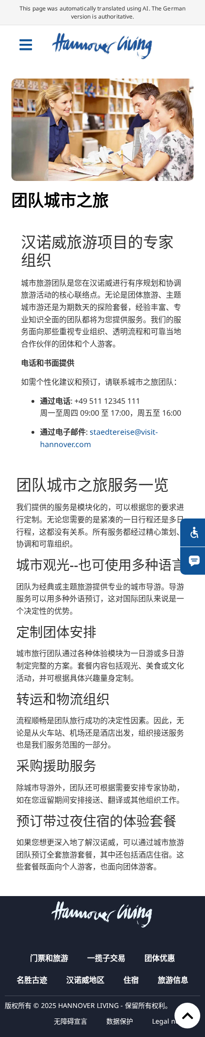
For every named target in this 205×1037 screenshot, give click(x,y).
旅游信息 (173, 980)
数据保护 (119, 1021)
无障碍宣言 (70, 1021)
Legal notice (171, 1021)
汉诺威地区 (85, 980)
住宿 (131, 980)
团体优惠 (159, 958)
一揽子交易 (106, 958)
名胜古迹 (32, 980)
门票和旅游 (49, 958)
